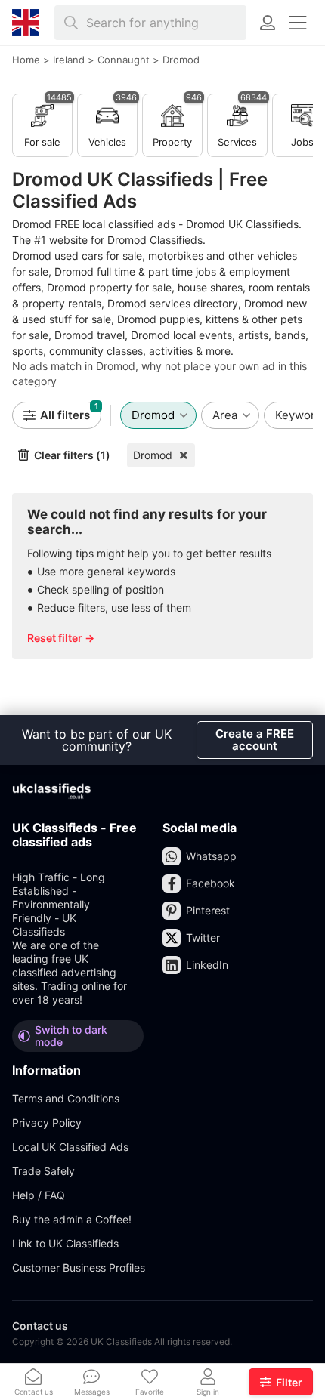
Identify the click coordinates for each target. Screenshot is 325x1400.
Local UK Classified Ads (70, 1146)
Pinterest (208, 910)
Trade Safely (43, 1170)
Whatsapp (211, 856)
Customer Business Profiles (78, 1267)
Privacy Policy (47, 1122)
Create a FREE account (254, 739)
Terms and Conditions (65, 1098)
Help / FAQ (38, 1195)
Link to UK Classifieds (65, 1243)
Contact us (40, 1325)
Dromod (152, 455)
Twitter (203, 937)
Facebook (210, 883)
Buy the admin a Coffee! (72, 1219)
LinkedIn (207, 964)
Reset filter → (60, 637)
